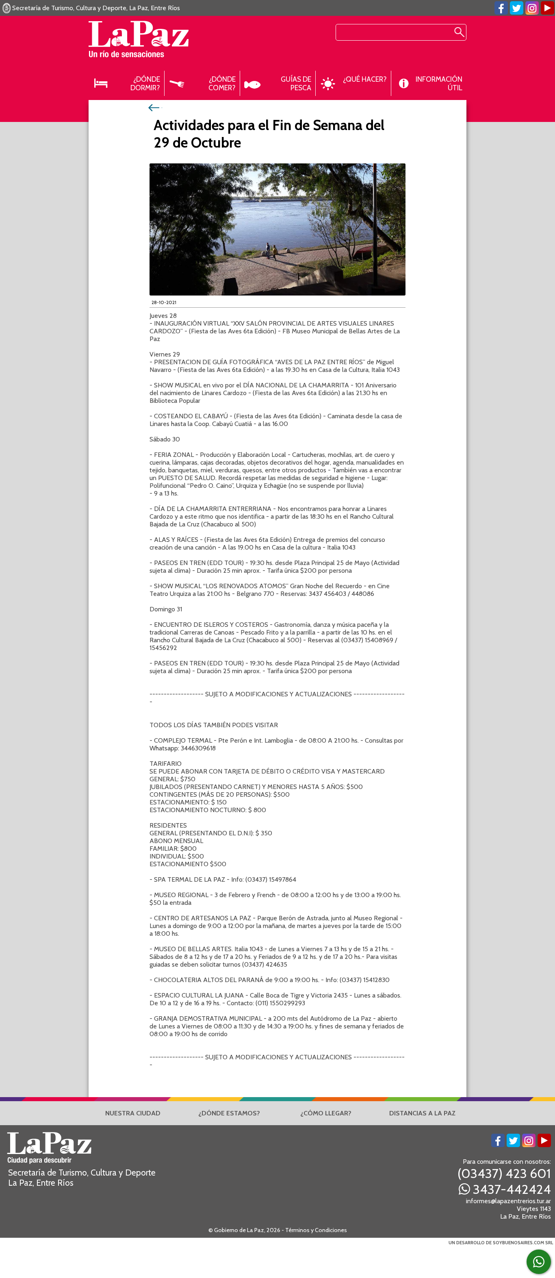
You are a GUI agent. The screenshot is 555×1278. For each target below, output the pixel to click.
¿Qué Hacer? (365, 79)
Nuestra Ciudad (132, 1113)
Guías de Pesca (296, 83)
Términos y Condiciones (316, 1230)
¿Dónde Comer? (222, 83)
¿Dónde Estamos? (229, 1113)
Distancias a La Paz (422, 1113)
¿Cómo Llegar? (325, 1113)
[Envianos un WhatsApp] (539, 1262)
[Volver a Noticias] (154, 107)
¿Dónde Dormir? (145, 83)
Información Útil (439, 83)
